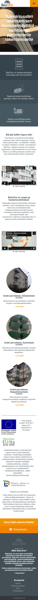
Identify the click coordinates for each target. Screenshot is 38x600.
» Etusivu (17, 583)
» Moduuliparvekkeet (17, 586)
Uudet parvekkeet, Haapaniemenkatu (19, 390)
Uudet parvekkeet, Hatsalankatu (19, 295)
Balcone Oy (7, 3)
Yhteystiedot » (20, 529)
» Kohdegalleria (17, 591)
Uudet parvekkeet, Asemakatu (19, 342)
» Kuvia (17, 588)
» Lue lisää (19, 306)
